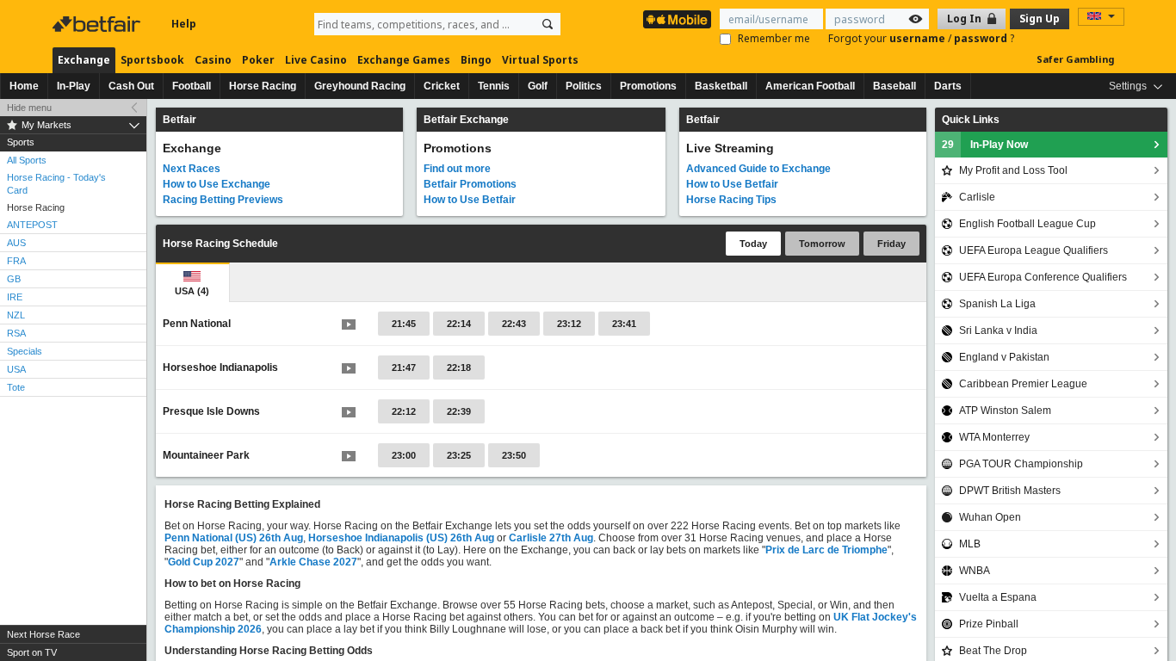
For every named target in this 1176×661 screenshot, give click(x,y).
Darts (948, 86)
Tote (16, 387)
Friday (891, 243)
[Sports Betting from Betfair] (677, 19)
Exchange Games (403, 60)
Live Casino (316, 60)
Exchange (84, 60)
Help (183, 23)
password (982, 38)
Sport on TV (32, 652)
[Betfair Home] (98, 24)
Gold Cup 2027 (203, 562)
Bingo (476, 60)
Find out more (457, 169)
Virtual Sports (540, 60)
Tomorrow (822, 243)
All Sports (26, 160)
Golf (538, 86)
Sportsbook (152, 60)
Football (191, 86)
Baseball (894, 86)
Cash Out (131, 86)
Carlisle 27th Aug (551, 538)
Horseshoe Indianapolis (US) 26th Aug (401, 538)
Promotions (648, 86)
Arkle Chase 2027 (313, 562)
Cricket (442, 86)
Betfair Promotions (470, 184)
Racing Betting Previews (223, 200)
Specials (24, 351)
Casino (213, 60)
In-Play (73, 86)
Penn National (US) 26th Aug (233, 538)
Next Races (191, 169)
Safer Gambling (1075, 59)
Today (753, 243)
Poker (258, 60)
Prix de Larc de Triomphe (826, 550)
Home (24, 86)
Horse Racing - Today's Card (56, 183)
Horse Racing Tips (731, 200)
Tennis (494, 86)
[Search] (547, 24)
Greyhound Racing (359, 86)
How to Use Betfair (470, 200)
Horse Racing (262, 86)
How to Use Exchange (216, 184)
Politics (584, 86)
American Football (810, 86)
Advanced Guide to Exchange (758, 169)
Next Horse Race (43, 634)
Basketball (721, 86)
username (918, 38)
